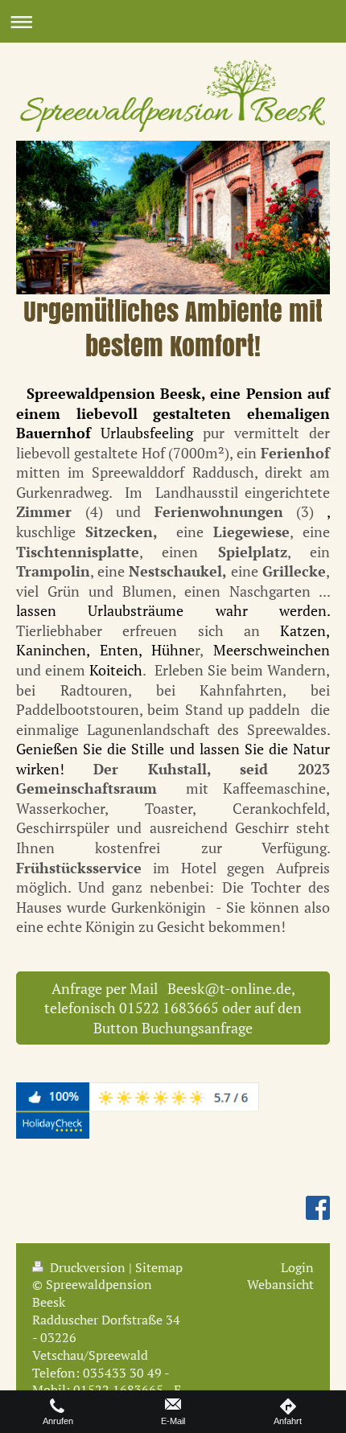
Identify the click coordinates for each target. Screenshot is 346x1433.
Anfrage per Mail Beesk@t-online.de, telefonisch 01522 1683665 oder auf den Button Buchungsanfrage (173, 1008)
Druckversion (88, 1267)
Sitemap (159, 1267)
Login (297, 1267)
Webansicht (280, 1284)
